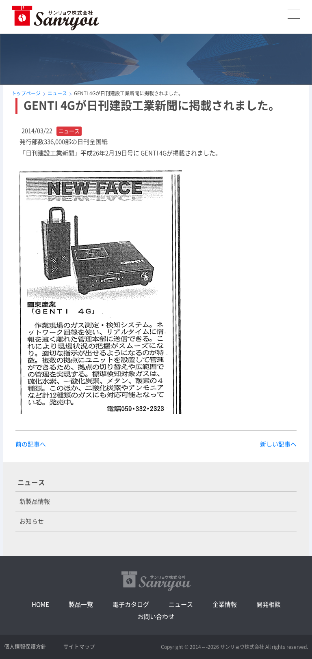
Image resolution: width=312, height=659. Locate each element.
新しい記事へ (278, 444)
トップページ (26, 93)
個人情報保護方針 (25, 646)
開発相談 (268, 604)
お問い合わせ (156, 617)
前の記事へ (30, 444)
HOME (40, 604)
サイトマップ (79, 646)
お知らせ (32, 521)
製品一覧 (81, 604)
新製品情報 (35, 501)
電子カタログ (131, 604)
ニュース (57, 93)
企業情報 (224, 604)
